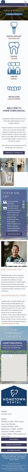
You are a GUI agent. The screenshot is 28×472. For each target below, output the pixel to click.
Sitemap (17, 459)
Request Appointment (14, 14)
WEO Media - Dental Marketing (18, 456)
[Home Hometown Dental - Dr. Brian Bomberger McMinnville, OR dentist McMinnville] (3, 1)
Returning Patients (14, 450)
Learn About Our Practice (14, 152)
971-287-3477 (6, 414)
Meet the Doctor (11, 269)
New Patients (14, 439)
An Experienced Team (13, 295)
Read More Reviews (14, 234)
